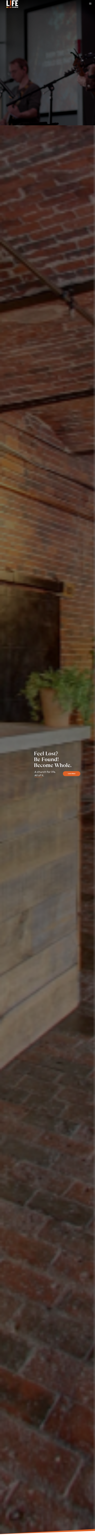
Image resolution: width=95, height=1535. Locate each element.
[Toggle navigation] (90, 4)
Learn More (71, 773)
